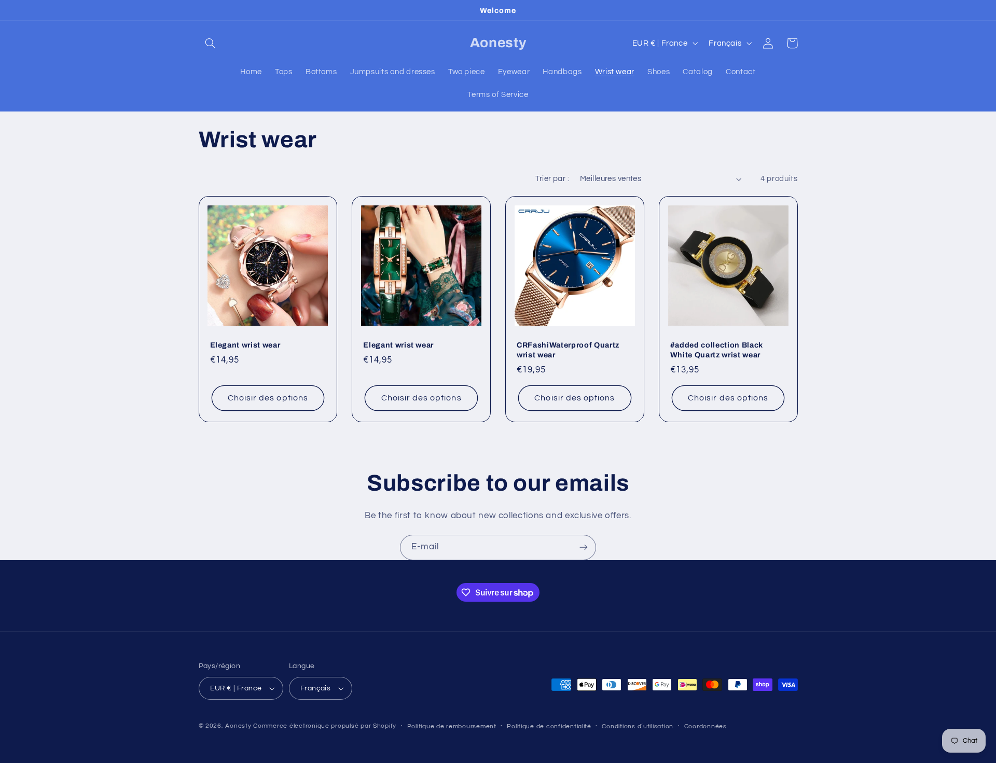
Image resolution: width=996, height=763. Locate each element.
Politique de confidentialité (549, 726)
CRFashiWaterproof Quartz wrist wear (568, 349)
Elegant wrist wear (245, 345)
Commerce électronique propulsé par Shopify (324, 726)
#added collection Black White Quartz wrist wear (716, 349)
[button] (211, 43)
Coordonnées (705, 726)
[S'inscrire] (584, 547)
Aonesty (239, 726)
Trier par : (552, 179)
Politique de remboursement (451, 726)
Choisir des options (268, 398)
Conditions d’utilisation (637, 726)
